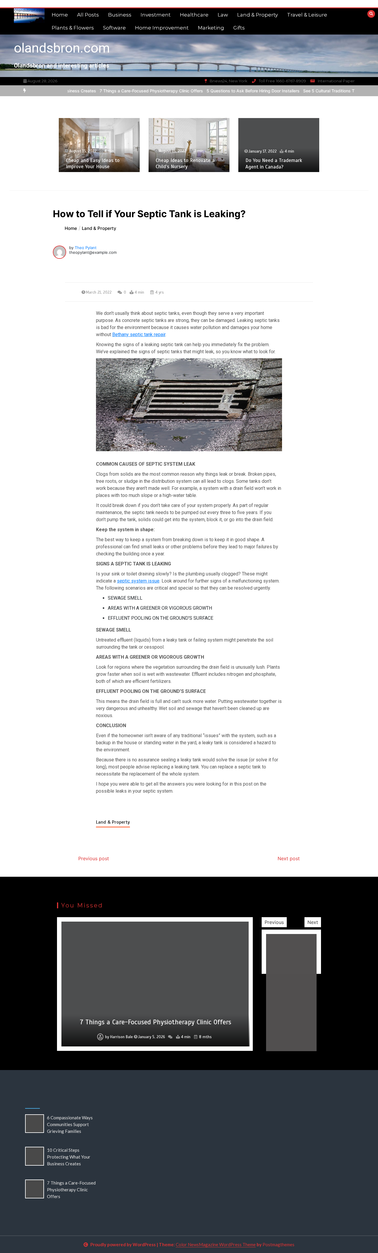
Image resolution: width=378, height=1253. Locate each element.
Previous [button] (274, 922)
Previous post (93, 858)
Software (114, 28)
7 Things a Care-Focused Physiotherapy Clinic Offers (129, 90)
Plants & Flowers (73, 28)
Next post (289, 858)
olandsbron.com (62, 48)
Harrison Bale (121, 1037)
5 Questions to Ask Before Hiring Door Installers (230, 90)
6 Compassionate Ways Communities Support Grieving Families (70, 1124)
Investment (156, 15)
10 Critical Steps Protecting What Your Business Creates (68, 1156)
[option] (129, 91)
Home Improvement (162, 28)
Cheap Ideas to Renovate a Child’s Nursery (185, 163)
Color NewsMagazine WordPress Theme (216, 1244)
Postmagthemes (278, 1244)
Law (223, 15)
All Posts (88, 15)
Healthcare (194, 15)
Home (60, 15)
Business (119, 15)
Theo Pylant (86, 247)
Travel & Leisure (307, 15)
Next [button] (312, 922)
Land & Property (257, 15)
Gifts (239, 28)
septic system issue (138, 581)
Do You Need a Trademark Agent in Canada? (273, 163)
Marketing (211, 28)
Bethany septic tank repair (138, 334)
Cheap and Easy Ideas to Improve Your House (93, 163)
